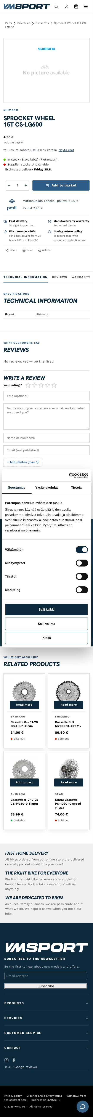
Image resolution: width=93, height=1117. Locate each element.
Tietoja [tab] (76, 487)
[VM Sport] (26, 6)
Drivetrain (23, 23)
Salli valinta (46, 624)
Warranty (81, 277)
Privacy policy (13, 1095)
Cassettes (42, 23)
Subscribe (45, 986)
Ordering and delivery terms (44, 1095)
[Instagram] (6, 1060)
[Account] (66, 6)
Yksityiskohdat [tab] (46, 487)
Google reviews (26, 1067)
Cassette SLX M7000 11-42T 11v (68, 724)
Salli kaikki (46, 609)
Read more (24, 704)
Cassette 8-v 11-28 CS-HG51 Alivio (24, 724)
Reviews (59, 277)
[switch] (82, 563)
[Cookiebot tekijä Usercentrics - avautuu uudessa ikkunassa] (69, 475)
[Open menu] (85, 6)
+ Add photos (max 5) (22, 462)
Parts (8, 23)
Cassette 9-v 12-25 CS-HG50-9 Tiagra (24, 801)
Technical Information (25, 277)
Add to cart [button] (24, 782)
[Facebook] (14, 1060)
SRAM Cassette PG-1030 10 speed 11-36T (68, 803)
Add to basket (64, 185)
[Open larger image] (82, 45)
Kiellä (46, 638)
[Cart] (76, 6)
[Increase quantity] (25, 185)
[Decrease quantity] (9, 185)
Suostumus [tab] (17, 487)
